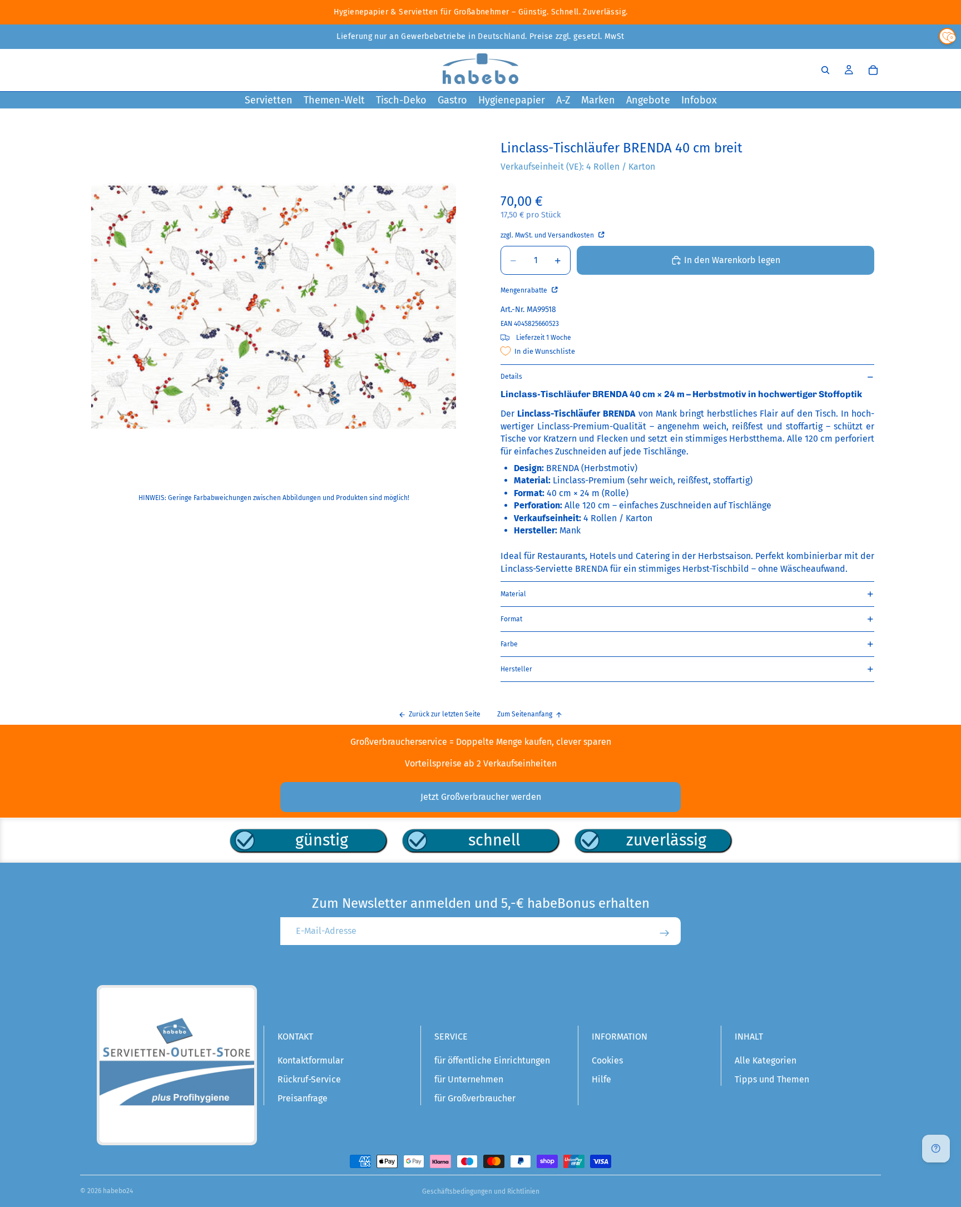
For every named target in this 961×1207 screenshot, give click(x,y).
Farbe (509, 644)
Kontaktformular (311, 1060)
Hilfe (601, 1079)
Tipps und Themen (772, 1079)
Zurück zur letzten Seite (445, 714)
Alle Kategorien (765, 1060)
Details (511, 376)
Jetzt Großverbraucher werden (480, 797)
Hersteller (516, 669)
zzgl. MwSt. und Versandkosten (548, 235)
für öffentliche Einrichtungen (492, 1060)
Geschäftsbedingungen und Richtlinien (480, 1191)
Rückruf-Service (309, 1079)
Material (513, 594)
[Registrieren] (664, 933)
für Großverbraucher (475, 1098)
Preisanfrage (303, 1098)
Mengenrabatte (525, 290)
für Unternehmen (468, 1079)
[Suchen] (825, 70)
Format (511, 619)
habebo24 (118, 1191)
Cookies (607, 1060)
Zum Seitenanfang (524, 714)
